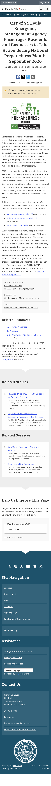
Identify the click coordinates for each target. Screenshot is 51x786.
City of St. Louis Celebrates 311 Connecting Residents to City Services (25, 415)
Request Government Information (20, 729)
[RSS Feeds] (40, 566)
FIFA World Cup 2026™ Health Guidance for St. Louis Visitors (26, 395)
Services (8, 588)
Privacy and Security (13, 657)
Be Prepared (12, 331)
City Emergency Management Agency (26, 15)
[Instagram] (15, 566)
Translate (24, 673)
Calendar (8, 606)
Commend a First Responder (21, 464)
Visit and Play (10, 612)
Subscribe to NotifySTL (17, 225)
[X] (21, 566)
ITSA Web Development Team (12, 767)
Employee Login (11, 630)
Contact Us (9, 717)
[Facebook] (10, 566)
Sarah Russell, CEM (13, 285)
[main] (25, 282)
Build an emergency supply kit (21, 218)
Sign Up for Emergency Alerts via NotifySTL (23, 449)
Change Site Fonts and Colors (18, 651)
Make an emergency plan (18, 214)
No (18, 529)
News (46, 15)
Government (10, 594)
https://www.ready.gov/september (23, 335)
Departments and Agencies (17, 723)
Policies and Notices (13, 663)
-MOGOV (14, 8)
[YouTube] (28, 566)
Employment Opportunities (17, 619)
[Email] (33, 77)
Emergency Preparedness (19, 327)
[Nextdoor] (35, 566)
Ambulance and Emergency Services (21, 307)
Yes (10, 529)
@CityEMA (6, 359)
